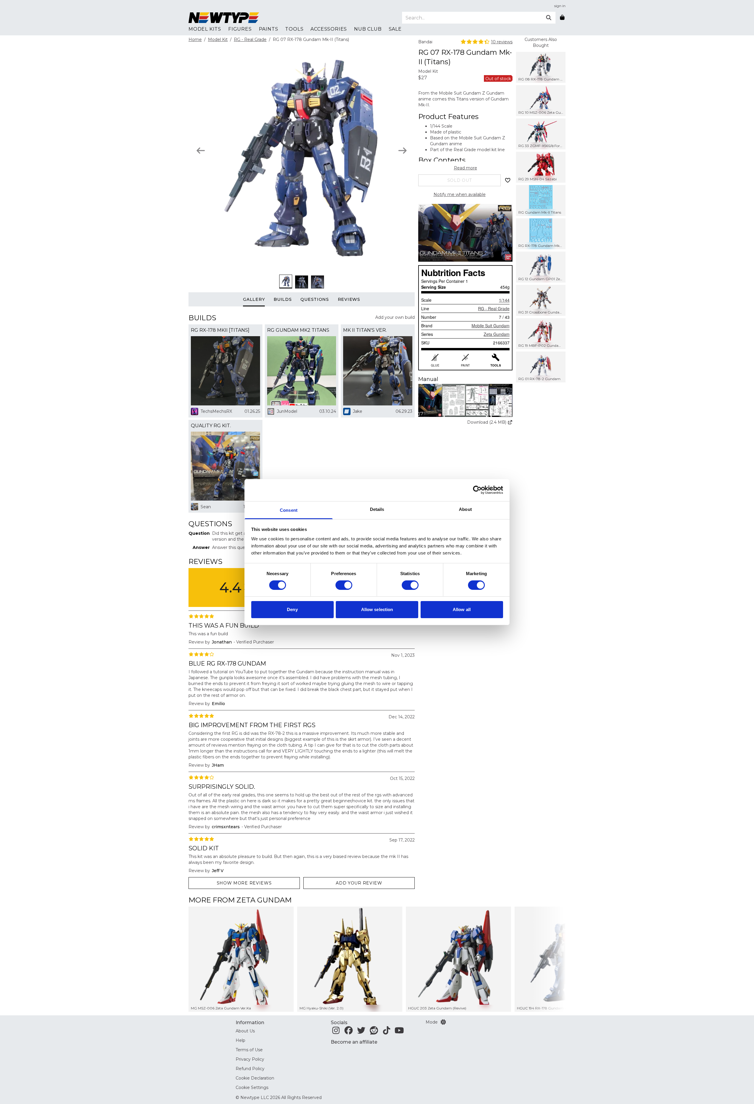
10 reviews (501, 41)
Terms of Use (249, 1049)
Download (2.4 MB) (486, 422)
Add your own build (395, 317)
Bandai (425, 41)
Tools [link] (294, 29)
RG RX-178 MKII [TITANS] (220, 330)
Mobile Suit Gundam (491, 326)
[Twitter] (361, 1032)
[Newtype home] (223, 18)
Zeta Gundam (497, 334)
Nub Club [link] (367, 29)
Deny (292, 609)
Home (195, 39)
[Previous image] (200, 150)
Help (240, 1040)
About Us (245, 1031)
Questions (314, 299)
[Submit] (548, 18)
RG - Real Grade (250, 39)
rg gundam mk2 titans (298, 330)
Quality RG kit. (211, 425)
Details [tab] (377, 508)
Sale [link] (395, 29)
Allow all (462, 609)
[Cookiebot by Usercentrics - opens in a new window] (477, 490)
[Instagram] (336, 1032)
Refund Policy (250, 1068)
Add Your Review (359, 883)
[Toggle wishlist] (507, 180)
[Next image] (402, 150)
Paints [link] (268, 29)
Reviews (349, 299)
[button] (465, 400)
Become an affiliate (354, 1042)
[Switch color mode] (443, 1022)
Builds (283, 299)
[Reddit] (374, 1032)
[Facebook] (348, 1032)
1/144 (504, 300)
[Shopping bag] (562, 18)
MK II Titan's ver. (365, 330)
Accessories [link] (328, 29)
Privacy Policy (250, 1059)
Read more (465, 168)
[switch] (343, 585)
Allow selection (377, 609)
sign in (560, 6)
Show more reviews (244, 883)
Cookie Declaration (255, 1078)
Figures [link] (240, 29)
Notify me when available (460, 194)
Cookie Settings (252, 1087)
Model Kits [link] (204, 29)
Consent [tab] (288, 509)
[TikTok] (386, 1032)
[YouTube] (399, 1032)
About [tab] (465, 508)
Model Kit (218, 39)
